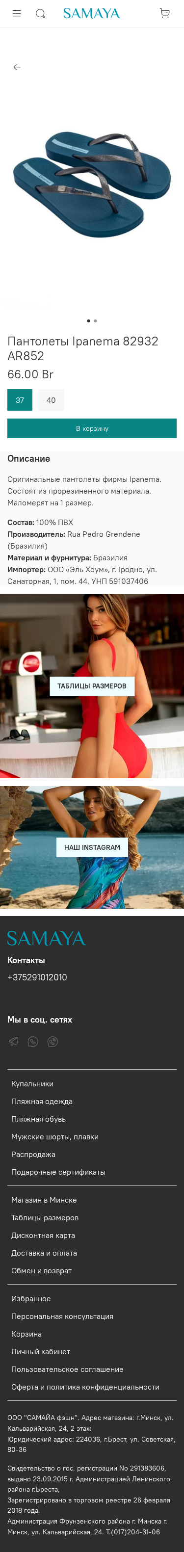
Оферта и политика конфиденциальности (85, 1387)
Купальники (32, 1083)
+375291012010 (37, 977)
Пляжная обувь (38, 1119)
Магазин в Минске (44, 1200)
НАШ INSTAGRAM (92, 847)
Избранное (31, 1298)
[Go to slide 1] (88, 320)
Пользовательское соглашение (67, 1369)
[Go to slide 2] (95, 320)
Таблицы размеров (45, 1217)
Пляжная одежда (42, 1101)
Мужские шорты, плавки (55, 1136)
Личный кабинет (40, 1351)
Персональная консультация (62, 1316)
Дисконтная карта (43, 1235)
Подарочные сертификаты (58, 1172)
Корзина (26, 1334)
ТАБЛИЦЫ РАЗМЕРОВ (92, 686)
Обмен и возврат (41, 1270)
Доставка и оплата (44, 1253)
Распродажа (33, 1154)
